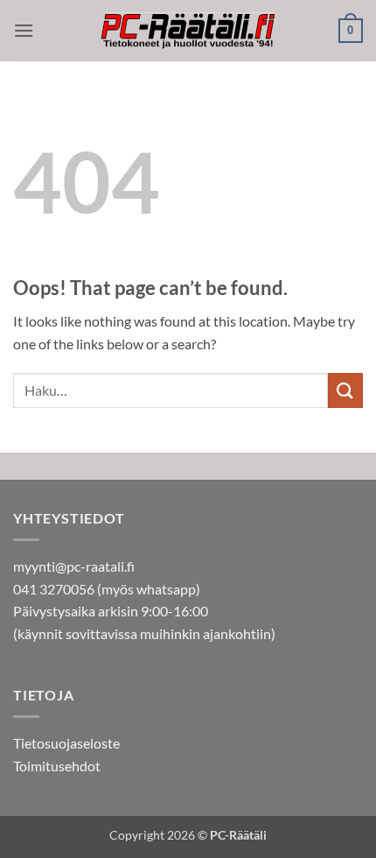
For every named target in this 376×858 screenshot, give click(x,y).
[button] (23, 30)
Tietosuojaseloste (66, 743)
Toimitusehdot (57, 765)
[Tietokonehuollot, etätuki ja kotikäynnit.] (188, 31)
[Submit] (345, 390)
